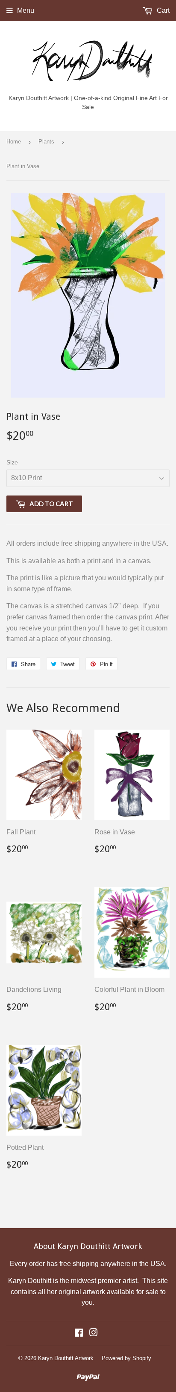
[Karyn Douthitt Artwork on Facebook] (78, 1333)
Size (12, 462)
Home (13, 141)
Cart (162, 10)
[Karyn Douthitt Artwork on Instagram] (93, 1333)
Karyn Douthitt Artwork (66, 1358)
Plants (46, 141)
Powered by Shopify (126, 1358)
